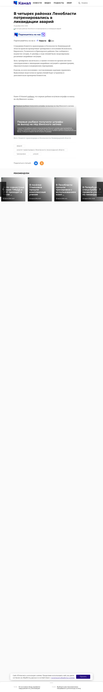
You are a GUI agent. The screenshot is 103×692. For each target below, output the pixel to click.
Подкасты (59, 3)
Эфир (69, 3)
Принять (83, 677)
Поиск (84, 3)
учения (35, 154)
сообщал (30, 96)
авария (19, 146)
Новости (37, 3)
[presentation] (3, 189)
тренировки (21, 154)
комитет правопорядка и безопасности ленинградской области (40, 150)
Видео (48, 3)
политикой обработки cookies (62, 678)
